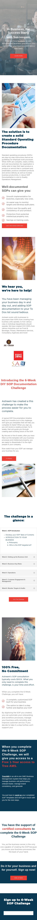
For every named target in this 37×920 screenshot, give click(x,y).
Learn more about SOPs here (14, 225)
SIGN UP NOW (18, 878)
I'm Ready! (9, 458)
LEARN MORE (18, 56)
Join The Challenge (18, 599)
